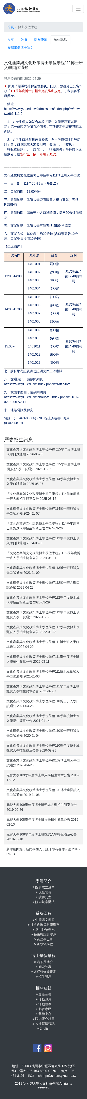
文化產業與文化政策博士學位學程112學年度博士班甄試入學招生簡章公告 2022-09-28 (43, 629)
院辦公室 (44, 897)
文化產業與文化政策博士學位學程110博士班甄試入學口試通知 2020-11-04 (43, 733)
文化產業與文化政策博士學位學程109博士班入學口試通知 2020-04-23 (43, 763)
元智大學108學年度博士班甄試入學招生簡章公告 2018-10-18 (41, 837)
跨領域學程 (44, 944)
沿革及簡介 (44, 962)
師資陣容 (44, 967)
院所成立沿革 (44, 887)
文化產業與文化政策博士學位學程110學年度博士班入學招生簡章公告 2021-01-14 (43, 718)
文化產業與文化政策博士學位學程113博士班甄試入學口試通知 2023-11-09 (43, 570)
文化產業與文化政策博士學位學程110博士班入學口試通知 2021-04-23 (43, 703)
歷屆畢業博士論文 (20, 47)
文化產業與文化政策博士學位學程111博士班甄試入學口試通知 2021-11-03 (42, 674)
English (44, 1028)
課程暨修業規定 (44, 971)
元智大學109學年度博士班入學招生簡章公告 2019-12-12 (42, 777)
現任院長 (44, 892)
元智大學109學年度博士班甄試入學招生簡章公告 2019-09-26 (41, 807)
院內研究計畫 (44, 1018)
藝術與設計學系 (44, 934)
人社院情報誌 (44, 1023)
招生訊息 (60, 39)
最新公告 (44, 994)
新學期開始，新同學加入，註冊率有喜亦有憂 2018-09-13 (43, 851)
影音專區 (44, 1009)
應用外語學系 (44, 929)
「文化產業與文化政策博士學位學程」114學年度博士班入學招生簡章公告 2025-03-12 (43, 496)
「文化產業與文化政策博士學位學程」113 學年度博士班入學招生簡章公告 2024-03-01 (43, 555)
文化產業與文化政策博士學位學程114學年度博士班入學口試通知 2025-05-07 (43, 481)
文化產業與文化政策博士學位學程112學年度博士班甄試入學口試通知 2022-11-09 (43, 615)
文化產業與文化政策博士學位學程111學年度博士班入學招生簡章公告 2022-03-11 (42, 659)
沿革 (10, 39)
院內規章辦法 (44, 902)
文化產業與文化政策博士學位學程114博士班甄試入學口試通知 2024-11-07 (43, 511)
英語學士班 (44, 939)
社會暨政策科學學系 (44, 924)
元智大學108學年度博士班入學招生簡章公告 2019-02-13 (42, 822)
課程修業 (40, 39)
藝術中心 (44, 1014)
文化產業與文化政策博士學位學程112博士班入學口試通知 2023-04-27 (43, 585)
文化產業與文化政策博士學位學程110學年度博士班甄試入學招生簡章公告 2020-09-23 (43, 748)
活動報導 (44, 1004)
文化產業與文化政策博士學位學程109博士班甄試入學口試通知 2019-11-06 (43, 792)
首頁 (10, 27)
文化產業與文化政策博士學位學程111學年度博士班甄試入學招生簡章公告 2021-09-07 (42, 689)
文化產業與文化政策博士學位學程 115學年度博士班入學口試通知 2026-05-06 (43, 452)
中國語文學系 (44, 920)
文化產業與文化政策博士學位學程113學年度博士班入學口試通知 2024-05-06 (43, 541)
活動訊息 (44, 999)
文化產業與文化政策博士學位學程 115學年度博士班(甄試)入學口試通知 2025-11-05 (43, 466)
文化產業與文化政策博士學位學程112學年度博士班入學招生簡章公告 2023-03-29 (43, 600)
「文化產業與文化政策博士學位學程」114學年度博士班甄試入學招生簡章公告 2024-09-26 (43, 526)
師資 (24, 39)
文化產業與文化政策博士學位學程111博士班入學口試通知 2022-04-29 (42, 644)
